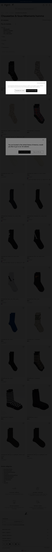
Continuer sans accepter (41, 82)
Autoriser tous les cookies (32, 90)
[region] (26, 87)
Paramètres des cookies (20, 90)
